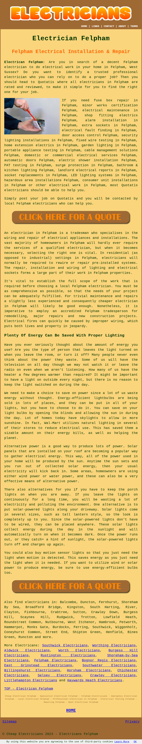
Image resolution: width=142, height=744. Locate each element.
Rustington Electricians (68, 655)
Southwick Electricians (65, 645)
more (47, 637)
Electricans (26, 645)
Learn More (121, 741)
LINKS (95, 26)
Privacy (132, 721)
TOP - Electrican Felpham (28, 689)
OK (135, 741)
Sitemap (9, 721)
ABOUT (122, 26)
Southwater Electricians (109, 665)
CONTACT (109, 26)
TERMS (134, 26)
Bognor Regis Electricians (109, 660)
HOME (84, 26)
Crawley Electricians (113, 675)
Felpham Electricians (55, 660)
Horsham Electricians (89, 670)
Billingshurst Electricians (32, 670)
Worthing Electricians (114, 645)
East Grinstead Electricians (38, 665)
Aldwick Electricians (27, 650)
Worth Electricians (79, 650)
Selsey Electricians (59, 675)
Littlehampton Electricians (30, 680)
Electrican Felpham (23, 62)
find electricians (32, 602)
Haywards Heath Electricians (94, 680)
